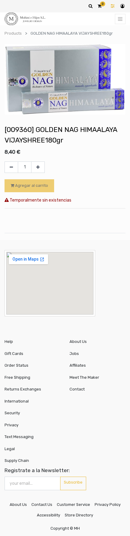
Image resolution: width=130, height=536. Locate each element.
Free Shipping (17, 377)
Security (12, 413)
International (17, 401)
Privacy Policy (108, 504)
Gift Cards (14, 353)
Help (9, 341)
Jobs (74, 353)
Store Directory (79, 515)
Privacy (11, 425)
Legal (10, 449)
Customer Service (73, 504)
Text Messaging (19, 436)
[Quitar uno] (11, 167)
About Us (78, 341)
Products (13, 33)
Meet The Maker (84, 377)
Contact (77, 389)
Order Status (16, 365)
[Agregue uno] (38, 167)
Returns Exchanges (23, 389)
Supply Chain (17, 460)
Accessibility (48, 515)
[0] (100, 6)
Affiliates (78, 365)
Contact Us (41, 504)
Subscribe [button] (73, 482)
